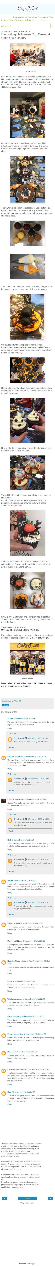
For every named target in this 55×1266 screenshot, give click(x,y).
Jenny (10, 718)
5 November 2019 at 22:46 (24, 718)
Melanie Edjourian (15, 756)
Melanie (10, 1052)
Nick (9, 840)
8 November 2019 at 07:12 (33, 1016)
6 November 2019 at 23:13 (34, 941)
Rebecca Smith (13, 923)
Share (6, 705)
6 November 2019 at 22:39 (32, 923)
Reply (9, 728)
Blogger (32, 1263)
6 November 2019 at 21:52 (38, 902)
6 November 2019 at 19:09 (38, 819)
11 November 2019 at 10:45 (38, 1069)
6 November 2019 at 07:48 (35, 756)
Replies (13, 733)
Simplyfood (19, 738)
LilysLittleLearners (15, 799)
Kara (9, 1092)
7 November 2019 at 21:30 (34, 999)
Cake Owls (43, 79)
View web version (27, 1203)
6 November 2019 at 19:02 (25, 880)
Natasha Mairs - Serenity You (19, 961)
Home (27, 1198)
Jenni (9, 981)
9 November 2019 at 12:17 (26, 1052)
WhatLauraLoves (14, 999)
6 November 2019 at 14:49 (35, 799)
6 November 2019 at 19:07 (38, 738)
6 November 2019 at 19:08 (38, 779)
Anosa (10, 880)
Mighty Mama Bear (15, 1034)
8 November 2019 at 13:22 (35, 1034)
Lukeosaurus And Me (16, 1069)
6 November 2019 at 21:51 (38, 859)
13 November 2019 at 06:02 (23, 1092)
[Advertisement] (27, 1233)
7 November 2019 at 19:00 (24, 981)
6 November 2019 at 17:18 (23, 840)
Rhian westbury (14, 1016)
